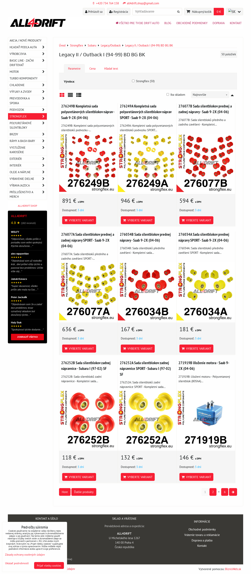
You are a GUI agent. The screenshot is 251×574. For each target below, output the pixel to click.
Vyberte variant (80, 220)
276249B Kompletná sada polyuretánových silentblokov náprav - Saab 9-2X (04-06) (87, 112)
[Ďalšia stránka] (233, 492)
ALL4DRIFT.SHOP (27, 205)
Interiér (15, 165)
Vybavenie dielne (22, 179)
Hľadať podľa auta (23, 47)
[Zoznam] (70, 96)
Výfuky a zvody (21, 92)
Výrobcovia (18, 54)
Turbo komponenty (23, 78)
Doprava (219, 23)
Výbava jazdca (20, 185)
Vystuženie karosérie (17, 150)
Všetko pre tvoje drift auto (139, 23)
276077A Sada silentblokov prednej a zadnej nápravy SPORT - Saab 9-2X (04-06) (87, 240)
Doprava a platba (202, 540)
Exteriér (16, 159)
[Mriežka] (62, 96)
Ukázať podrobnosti (17, 563)
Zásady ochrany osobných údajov (25, 554)
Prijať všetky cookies (49, 565)
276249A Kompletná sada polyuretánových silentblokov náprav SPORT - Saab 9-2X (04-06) (145, 112)
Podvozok (17, 110)
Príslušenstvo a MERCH (21, 194)
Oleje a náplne (20, 172)
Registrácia (120, 12)
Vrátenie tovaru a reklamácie (202, 535)
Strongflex (18, 116)
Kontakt (236, 23)
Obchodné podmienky (191, 23)
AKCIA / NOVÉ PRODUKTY (25, 40)
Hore (65, 492)
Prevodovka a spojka (20, 100)
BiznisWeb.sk (233, 569)
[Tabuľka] (79, 96)
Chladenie (17, 85)
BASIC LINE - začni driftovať (22, 62)
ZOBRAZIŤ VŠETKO (27, 337)
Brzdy (14, 134)
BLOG (167, 23)
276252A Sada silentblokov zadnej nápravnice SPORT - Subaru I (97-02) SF (145, 368)
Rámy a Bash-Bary (22, 141)
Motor (14, 72)
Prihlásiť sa (95, 12)
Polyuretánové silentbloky (21, 125)
